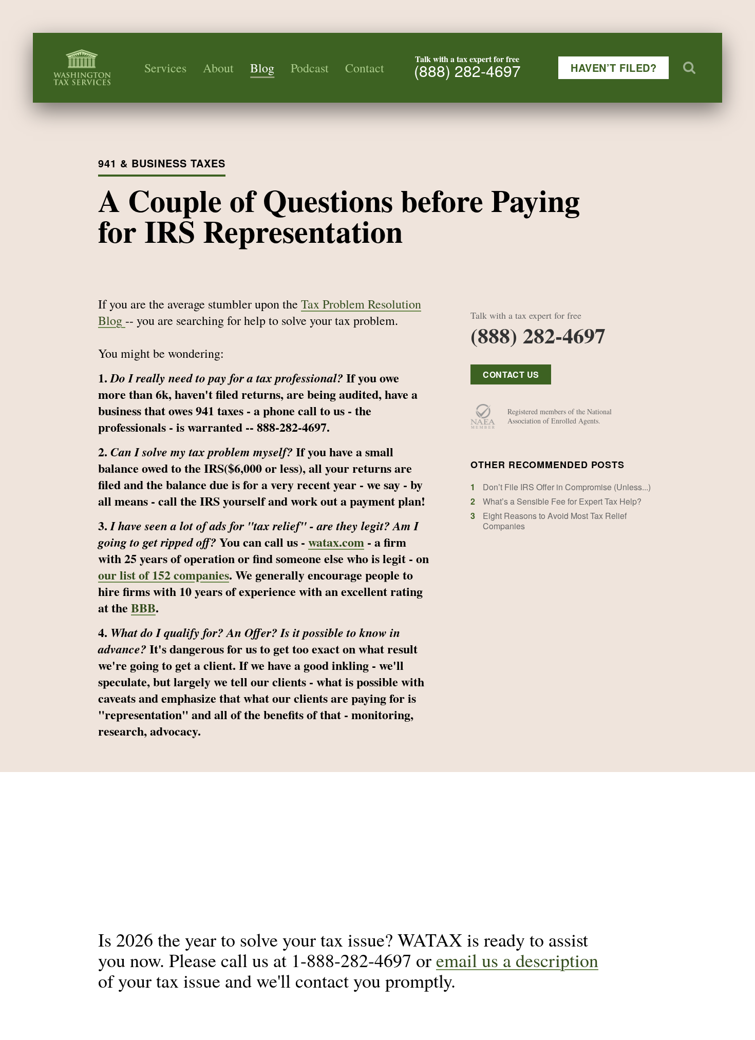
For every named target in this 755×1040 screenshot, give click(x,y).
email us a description (517, 960)
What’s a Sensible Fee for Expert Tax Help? (562, 501)
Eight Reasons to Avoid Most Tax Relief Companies (555, 521)
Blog (262, 68)
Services (165, 68)
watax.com (336, 542)
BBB (143, 608)
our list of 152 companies (163, 575)
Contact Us (511, 374)
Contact (364, 68)
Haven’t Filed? (613, 67)
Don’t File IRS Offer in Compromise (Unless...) (567, 487)
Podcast (310, 68)
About (218, 68)
